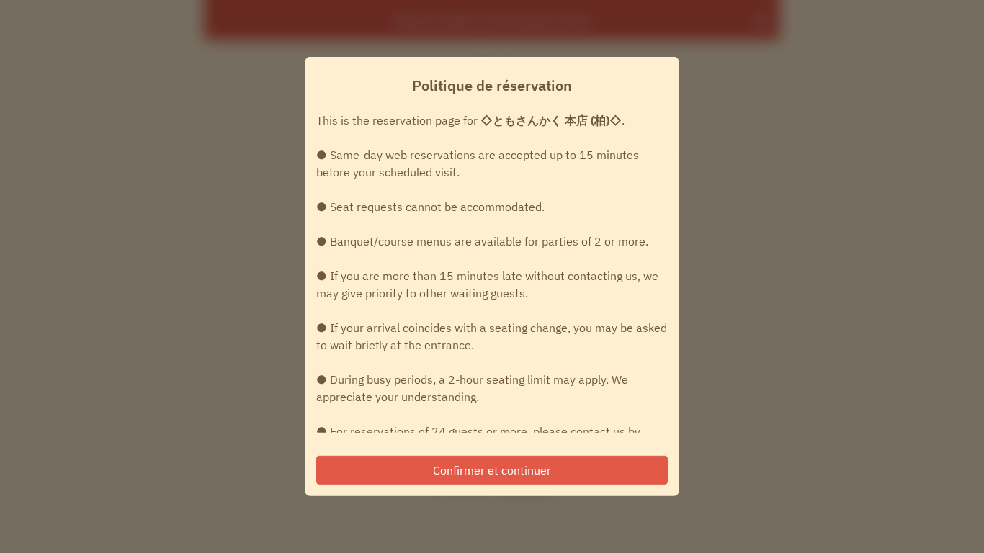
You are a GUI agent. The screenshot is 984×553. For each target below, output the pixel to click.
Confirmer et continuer (492, 470)
